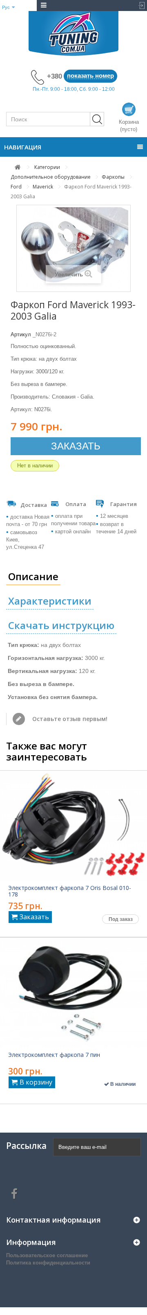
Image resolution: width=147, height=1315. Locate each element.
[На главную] (18, 167)
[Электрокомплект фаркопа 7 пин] (73, 993)
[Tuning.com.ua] (73, 33)
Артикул (21, 334)
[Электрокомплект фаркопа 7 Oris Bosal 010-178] (73, 826)
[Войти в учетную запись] (139, 5)
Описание (33, 576)
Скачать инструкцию (61, 625)
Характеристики (49, 600)
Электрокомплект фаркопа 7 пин (54, 1055)
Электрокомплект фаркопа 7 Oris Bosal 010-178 (69, 891)
